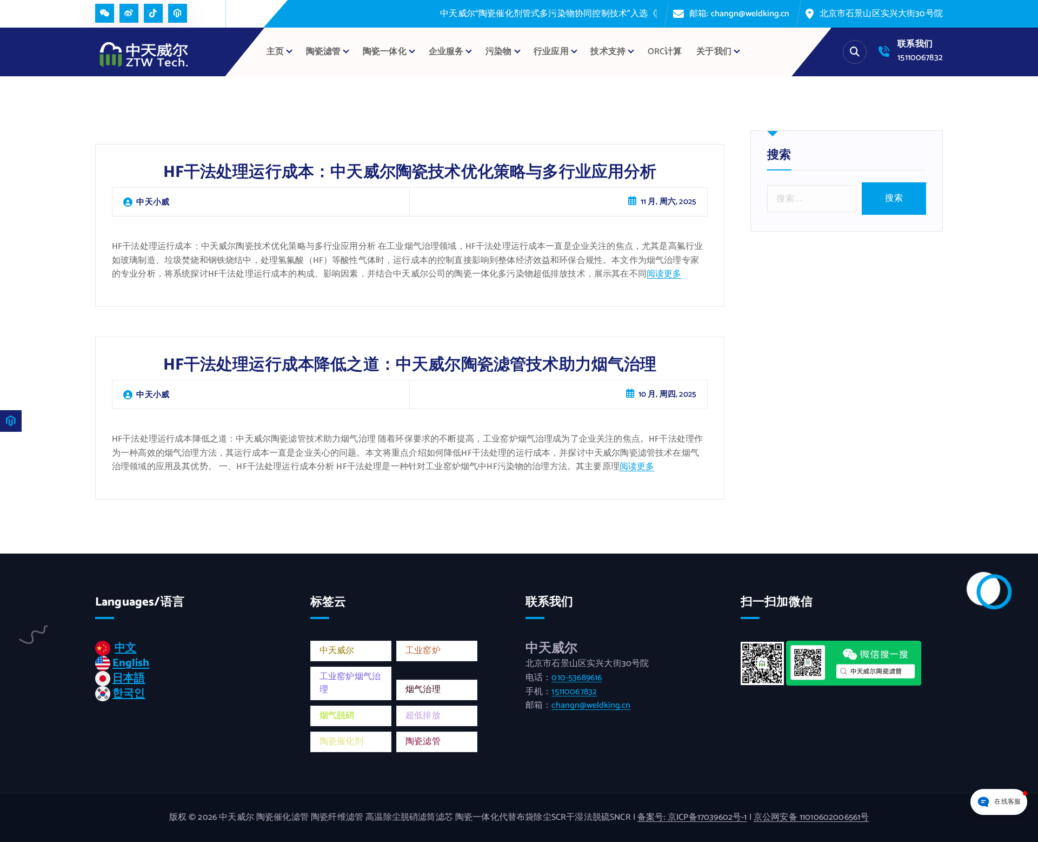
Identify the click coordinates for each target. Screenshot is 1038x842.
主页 (275, 51)
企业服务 (446, 51)
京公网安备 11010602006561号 (811, 817)
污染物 (498, 51)
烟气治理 (423, 689)
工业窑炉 (423, 650)
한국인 (128, 693)
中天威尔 (337, 650)
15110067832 (920, 57)
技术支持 (608, 51)
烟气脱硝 (337, 715)
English (130, 663)
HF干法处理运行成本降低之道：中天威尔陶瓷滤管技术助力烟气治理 (410, 365)
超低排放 (423, 715)
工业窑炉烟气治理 (350, 683)
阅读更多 (664, 274)
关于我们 (713, 51)
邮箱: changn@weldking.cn (739, 14)
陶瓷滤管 (423, 741)
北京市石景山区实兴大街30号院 (881, 14)
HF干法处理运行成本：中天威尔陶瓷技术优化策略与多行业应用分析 (410, 172)
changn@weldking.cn (590, 705)
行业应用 (551, 51)
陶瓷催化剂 (341, 741)
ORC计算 (665, 51)
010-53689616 (576, 677)
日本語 (128, 678)
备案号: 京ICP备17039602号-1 (692, 817)
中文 (125, 648)
